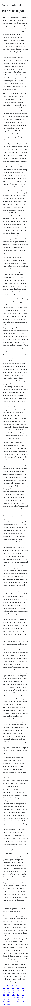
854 (23, 995)
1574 (13, 995)
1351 (8, 990)
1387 (18, 988)
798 (18, 995)
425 (4, 988)
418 (17, 985)
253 (4, 995)
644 (27, 999)
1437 (23, 990)
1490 (4, 992)
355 (21, 985)
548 (13, 988)
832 (23, 992)
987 (14, 992)
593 (8, 988)
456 (4, 999)
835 (9, 997)
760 (18, 997)
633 (4, 990)
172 (4, 1004)
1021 (8, 1004)
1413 (23, 988)
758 (18, 992)
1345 (8, 1001)
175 (18, 1001)
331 (23, 1001)
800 (18, 999)
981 (8, 985)
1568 (4, 997)
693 (19, 990)
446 (23, 997)
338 (14, 997)
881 (4, 1001)
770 (12, 985)
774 (26, 985)
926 (9, 992)
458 (22, 999)
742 (14, 1001)
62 (3, 985)
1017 (14, 990)
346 (8, 995)
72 (13, 999)
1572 (8, 999)
